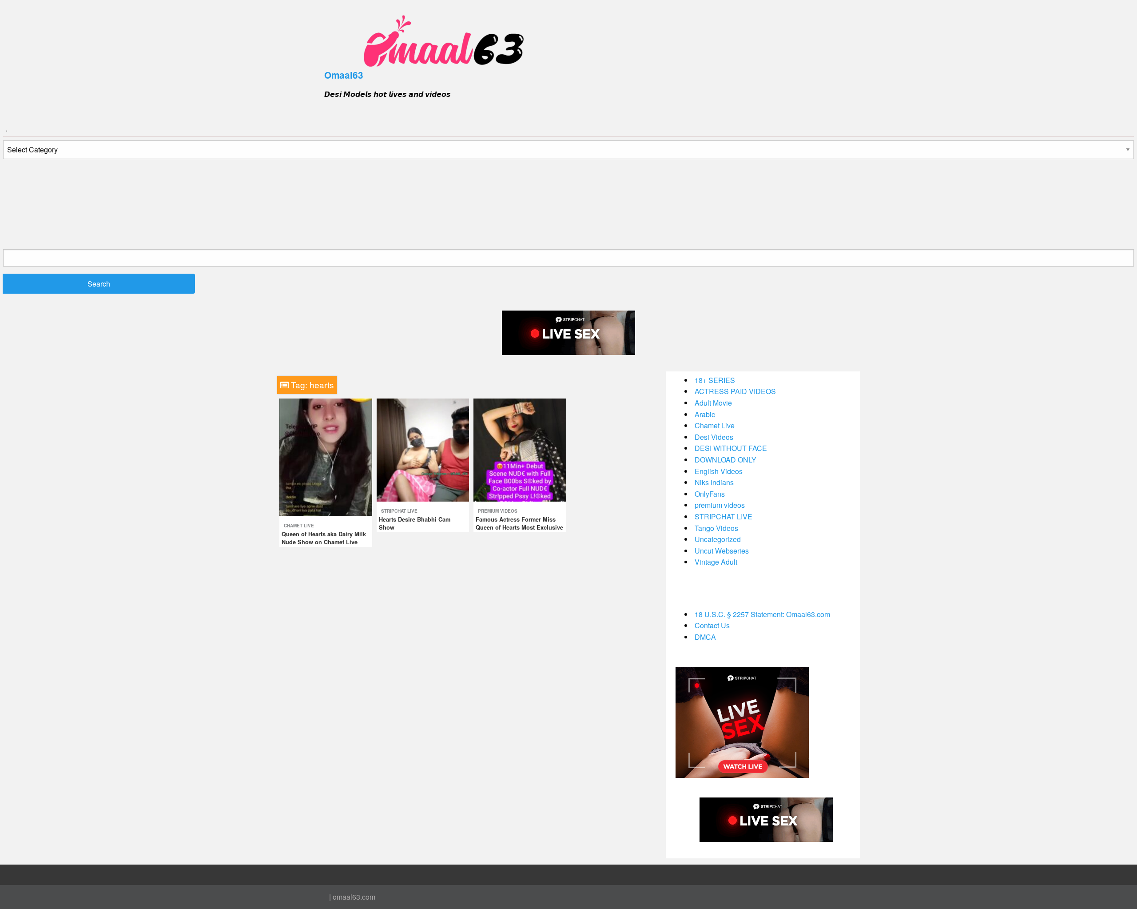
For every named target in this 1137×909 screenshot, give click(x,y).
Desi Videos (714, 437)
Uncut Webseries (722, 551)
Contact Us (712, 625)
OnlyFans (710, 494)
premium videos (497, 511)
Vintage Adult (716, 562)
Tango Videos (716, 528)
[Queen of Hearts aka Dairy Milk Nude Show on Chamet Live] (325, 456)
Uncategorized (718, 539)
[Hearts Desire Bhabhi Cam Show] (423, 449)
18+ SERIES (715, 380)
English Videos (719, 471)
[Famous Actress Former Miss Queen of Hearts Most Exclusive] (519, 449)
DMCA (705, 637)
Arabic (705, 414)
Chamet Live (299, 525)
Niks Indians (714, 482)
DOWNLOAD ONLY (725, 459)
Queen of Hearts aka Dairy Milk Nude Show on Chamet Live (324, 538)
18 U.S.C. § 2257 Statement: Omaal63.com (762, 614)
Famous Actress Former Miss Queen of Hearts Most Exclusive (519, 523)
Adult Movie (713, 403)
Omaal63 (343, 74)
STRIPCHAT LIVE (399, 511)
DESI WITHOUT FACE (731, 448)
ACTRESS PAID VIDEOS (735, 391)
